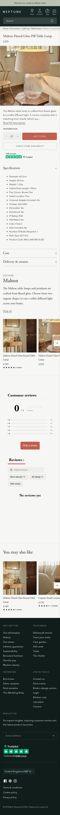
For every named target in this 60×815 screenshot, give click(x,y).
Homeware (15, 28)
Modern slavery (11, 664)
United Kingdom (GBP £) (18, 771)
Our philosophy (11, 632)
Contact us (39, 678)
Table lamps (36, 28)
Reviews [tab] (16, 459)
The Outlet (39, 655)
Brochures (8, 678)
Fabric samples (11, 683)
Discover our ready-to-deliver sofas (30, 3)
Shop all (7, 311)
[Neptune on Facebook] (5, 781)
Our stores (8, 641)
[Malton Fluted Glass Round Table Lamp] (20, 335)
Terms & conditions (12, 787)
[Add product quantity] (6, 136)
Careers (37, 706)
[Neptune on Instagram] (15, 781)
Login (36, 692)
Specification (11, 168)
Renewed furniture (13, 655)
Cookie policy (10, 792)
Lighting (25, 28)
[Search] (52, 21)
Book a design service (45, 688)
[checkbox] (15, 484)
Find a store (39, 683)
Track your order (41, 637)
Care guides (39, 641)
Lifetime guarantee (13, 646)
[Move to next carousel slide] (57, 343)
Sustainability (10, 651)
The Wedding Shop (13, 692)
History (6, 637)
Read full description (14, 122)
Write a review (30, 445)
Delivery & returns (15, 262)
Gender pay (9, 660)
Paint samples (10, 688)
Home (5, 28)
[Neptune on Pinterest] (10, 781)
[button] (30, 420)
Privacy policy (10, 797)
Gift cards (38, 646)
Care (6, 253)
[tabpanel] (30, 498)
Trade (36, 651)
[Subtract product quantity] (17, 136)
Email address (12, 732)
